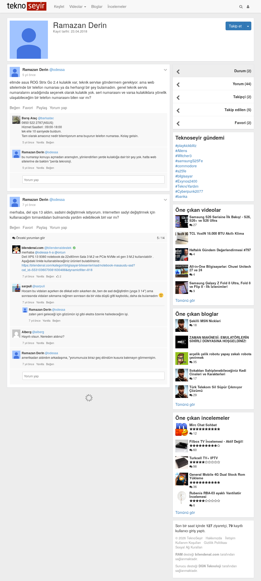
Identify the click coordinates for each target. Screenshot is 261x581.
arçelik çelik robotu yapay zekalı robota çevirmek (220, 355)
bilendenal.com (46, 247)
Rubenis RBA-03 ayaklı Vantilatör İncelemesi (215, 494)
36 (194, 486)
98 (194, 466)
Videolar (76, 6)
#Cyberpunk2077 (189, 191)
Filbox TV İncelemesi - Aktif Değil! (216, 441)
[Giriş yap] (248, 6)
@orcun (60, 252)
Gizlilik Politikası (215, 542)
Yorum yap (58, 107)
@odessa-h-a (44, 252)
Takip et (235, 25)
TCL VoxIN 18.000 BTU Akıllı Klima (216, 233)
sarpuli (33, 286)
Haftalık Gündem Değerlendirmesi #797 (220, 249)
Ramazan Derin (43, 69)
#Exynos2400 (186, 181)
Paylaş (41, 107)
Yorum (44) (242, 83)
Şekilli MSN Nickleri (205, 320)
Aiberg (33, 332)
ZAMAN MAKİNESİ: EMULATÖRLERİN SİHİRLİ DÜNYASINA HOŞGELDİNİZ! (219, 339)
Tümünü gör (185, 300)
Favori (28, 107)
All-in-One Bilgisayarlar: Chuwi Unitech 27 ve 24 (220, 268)
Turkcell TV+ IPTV (203, 457)
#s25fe (180, 170)
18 (194, 325)
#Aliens (181, 150)
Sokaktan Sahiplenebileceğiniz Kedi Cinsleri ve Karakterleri (217, 372)
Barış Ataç (38, 118)
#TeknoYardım (187, 186)
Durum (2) (242, 70)
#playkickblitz (186, 145)
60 (194, 450)
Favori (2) (243, 122)
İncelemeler (117, 6)
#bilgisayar (184, 175)
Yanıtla (40, 142)
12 (194, 433)
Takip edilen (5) (238, 109)
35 (194, 362)
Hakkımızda (214, 538)
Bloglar (96, 6)
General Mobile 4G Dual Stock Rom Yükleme (217, 476)
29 (194, 395)
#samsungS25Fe (189, 160)
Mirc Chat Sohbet (203, 424)
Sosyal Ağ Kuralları (188, 547)
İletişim (230, 538)
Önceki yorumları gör (90, 237)
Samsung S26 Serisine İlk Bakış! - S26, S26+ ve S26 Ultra (220, 218)
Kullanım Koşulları (188, 542)
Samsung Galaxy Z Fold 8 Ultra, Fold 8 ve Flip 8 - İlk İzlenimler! (220, 284)
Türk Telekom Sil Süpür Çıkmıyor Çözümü (215, 388)
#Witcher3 (183, 155)
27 (194, 224)
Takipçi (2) (242, 96)
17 (194, 378)
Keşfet (59, 6)
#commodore (186, 165)
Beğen (15, 107)
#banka (181, 196)
